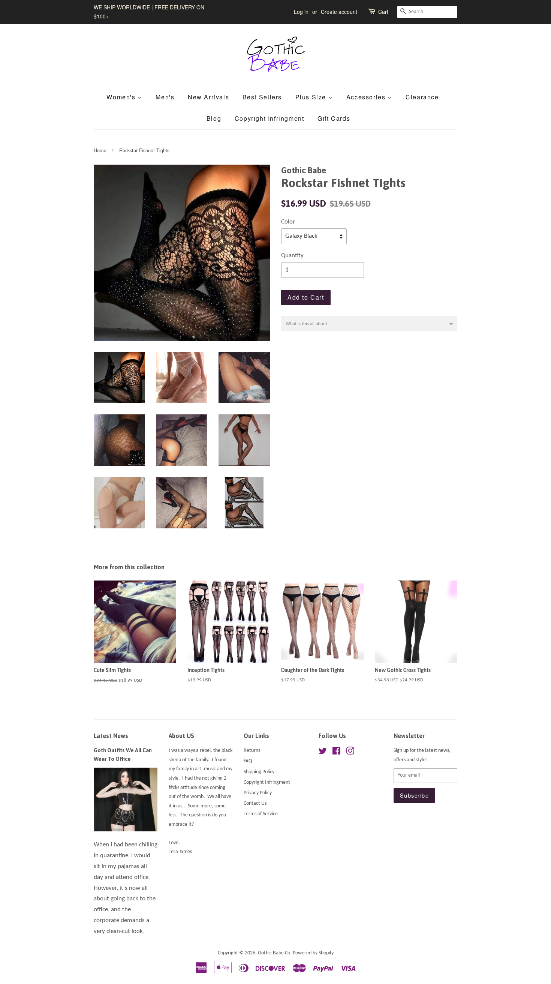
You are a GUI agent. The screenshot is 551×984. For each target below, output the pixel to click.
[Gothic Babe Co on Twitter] (323, 753)
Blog (214, 118)
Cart (383, 11)
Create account (339, 11)
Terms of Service (261, 814)
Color (288, 222)
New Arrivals (208, 97)
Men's (165, 97)
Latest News (111, 735)
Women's (122, 97)
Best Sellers (262, 97)
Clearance (422, 97)
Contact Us (255, 803)
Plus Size (311, 97)
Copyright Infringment (269, 118)
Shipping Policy (259, 772)
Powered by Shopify (313, 953)
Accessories (367, 97)
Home (100, 150)
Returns (252, 750)
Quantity (292, 255)
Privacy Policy (258, 793)
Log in (301, 11)
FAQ (248, 761)
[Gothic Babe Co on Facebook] (336, 753)
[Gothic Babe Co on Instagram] (350, 753)
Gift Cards (333, 118)
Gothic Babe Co (274, 953)
